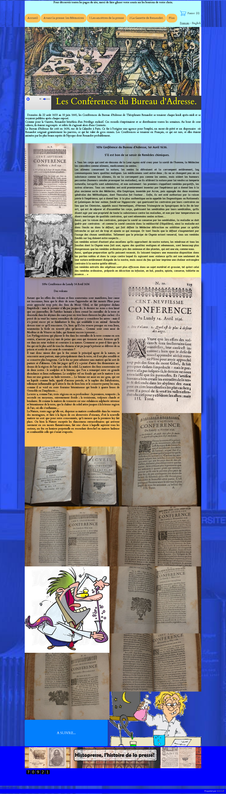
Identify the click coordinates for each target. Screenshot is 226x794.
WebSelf (220, 791)
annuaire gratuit (8, 787)
